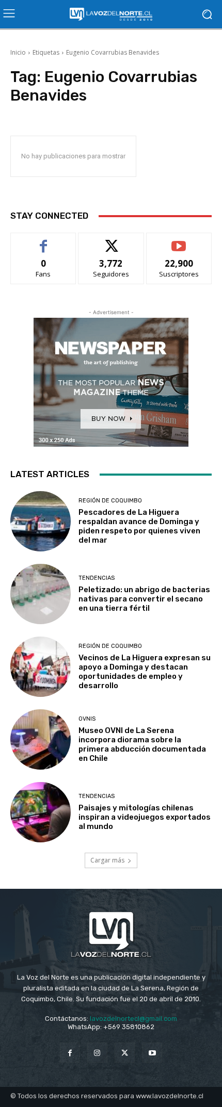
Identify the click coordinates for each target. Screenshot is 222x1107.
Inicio (18, 52)
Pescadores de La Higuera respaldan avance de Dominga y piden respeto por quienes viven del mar (139, 526)
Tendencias (96, 578)
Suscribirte (179, 241)
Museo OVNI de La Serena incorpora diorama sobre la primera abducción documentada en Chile (142, 744)
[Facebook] (70, 1053)
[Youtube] (152, 1053)
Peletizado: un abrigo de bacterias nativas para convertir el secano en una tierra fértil (144, 599)
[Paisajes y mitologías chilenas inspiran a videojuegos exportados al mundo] (40, 812)
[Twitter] (125, 1053)
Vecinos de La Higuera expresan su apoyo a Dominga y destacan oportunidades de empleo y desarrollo (144, 671)
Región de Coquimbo (110, 500)
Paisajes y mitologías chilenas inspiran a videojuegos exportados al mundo (144, 817)
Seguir (111, 241)
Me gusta (43, 241)
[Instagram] (97, 1053)
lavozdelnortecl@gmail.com (133, 1018)
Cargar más (107, 860)
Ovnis (87, 719)
